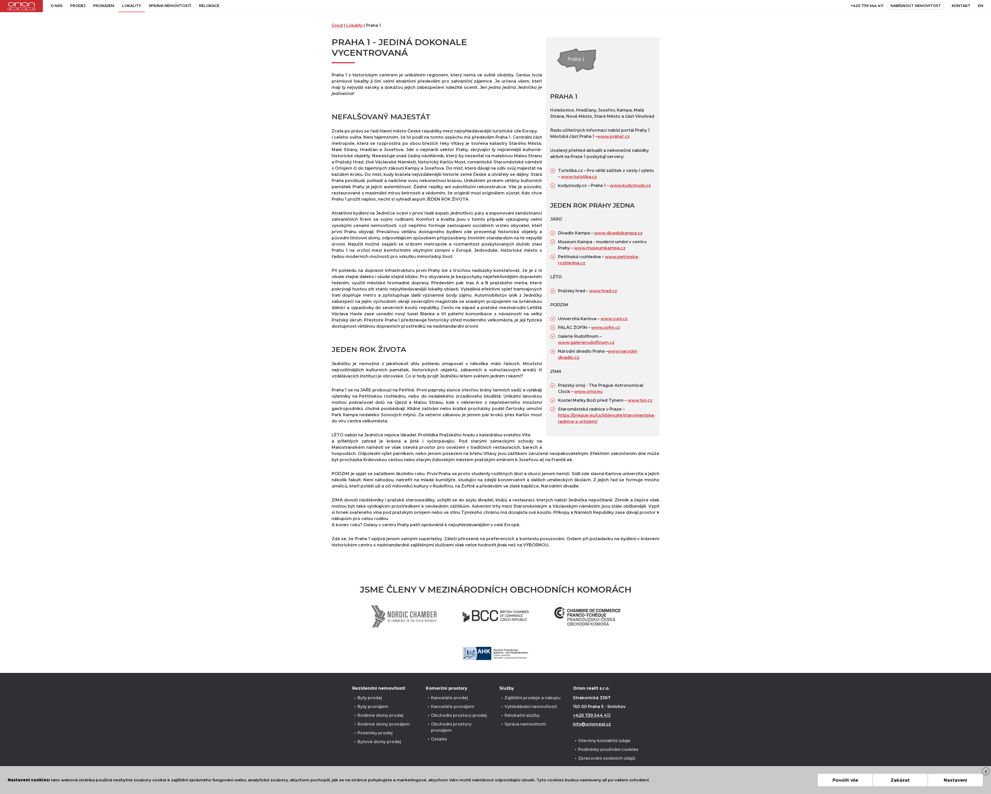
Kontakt (961, 5)
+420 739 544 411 (867, 5)
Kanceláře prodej (449, 697)
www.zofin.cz (605, 327)
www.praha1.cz (613, 136)
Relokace (209, 5)
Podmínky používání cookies (608, 749)
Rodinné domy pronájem (383, 724)
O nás (56, 5)
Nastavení (955, 780)
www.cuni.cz (614, 318)
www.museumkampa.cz (600, 248)
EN (980, 5)
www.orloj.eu (588, 391)
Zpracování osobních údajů (606, 758)
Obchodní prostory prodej (459, 715)
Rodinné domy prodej (380, 715)
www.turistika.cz (579, 176)
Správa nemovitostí (170, 5)
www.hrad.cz (603, 290)
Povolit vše (845, 780)
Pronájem (103, 5)
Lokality (131, 5)
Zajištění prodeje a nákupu (533, 697)
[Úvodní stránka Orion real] (21, 6)
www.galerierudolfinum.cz (586, 342)
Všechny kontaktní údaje (604, 740)
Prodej (77, 5)
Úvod (337, 25)
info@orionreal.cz (592, 724)
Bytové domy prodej (379, 741)
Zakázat (900, 780)
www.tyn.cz (640, 400)
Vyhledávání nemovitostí (531, 706)
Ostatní (439, 739)
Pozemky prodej (375, 732)
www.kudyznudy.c (629, 185)
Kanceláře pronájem (452, 706)
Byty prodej (369, 697)
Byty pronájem (372, 706)
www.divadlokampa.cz (618, 233)
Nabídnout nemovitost (916, 5)
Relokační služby (522, 715)
